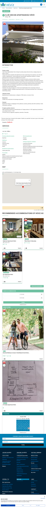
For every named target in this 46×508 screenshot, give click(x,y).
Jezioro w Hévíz (5, 455)
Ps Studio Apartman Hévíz (9, 404)
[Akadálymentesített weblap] (44, 1)
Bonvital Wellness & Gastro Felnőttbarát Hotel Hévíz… (16, 352)
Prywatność (33, 484)
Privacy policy (43, 498)
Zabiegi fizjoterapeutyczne (22, 473)
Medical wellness (34, 457)
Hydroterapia (19, 475)
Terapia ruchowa (20, 471)
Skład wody (4, 459)
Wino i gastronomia (6, 482)
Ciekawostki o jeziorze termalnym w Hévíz (6, 462)
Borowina (18, 462)
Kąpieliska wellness (34, 461)
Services (18, 19)
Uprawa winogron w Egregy (7, 484)
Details (19, 248)
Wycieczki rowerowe (35, 470)
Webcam (4, 466)
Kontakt (32, 482)
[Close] (29, 180)
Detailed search (23, 304)
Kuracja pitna (19, 468)
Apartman (5, 239)
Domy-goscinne (6, 272)
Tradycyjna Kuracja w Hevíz (22, 455)
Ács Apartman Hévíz (8, 274)
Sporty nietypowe (34, 466)
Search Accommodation (37, 286)
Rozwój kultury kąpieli (6, 464)
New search (6, 11)
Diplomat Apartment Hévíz (9, 241)
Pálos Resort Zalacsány (30, 241)
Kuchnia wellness (5, 489)
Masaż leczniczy (20, 469)
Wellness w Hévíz (34, 455)
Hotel (4, 351)
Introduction (4, 19)
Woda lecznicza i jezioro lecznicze (21, 460)
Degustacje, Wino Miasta (7, 486)
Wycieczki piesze (34, 464)
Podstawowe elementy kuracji (22, 457)
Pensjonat (26, 239)
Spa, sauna (33, 472)
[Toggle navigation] (44, 4)
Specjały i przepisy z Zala (7, 487)
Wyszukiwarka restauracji (7, 491)
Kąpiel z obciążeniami (21, 464)
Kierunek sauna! (34, 459)
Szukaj (23, 302)
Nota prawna (33, 486)
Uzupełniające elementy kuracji (23, 466)
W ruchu (32, 463)
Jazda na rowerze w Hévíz (36, 468)
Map (22, 19)
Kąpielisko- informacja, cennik (8, 457)
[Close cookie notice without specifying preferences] (44, 497)
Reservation (11, 19)
